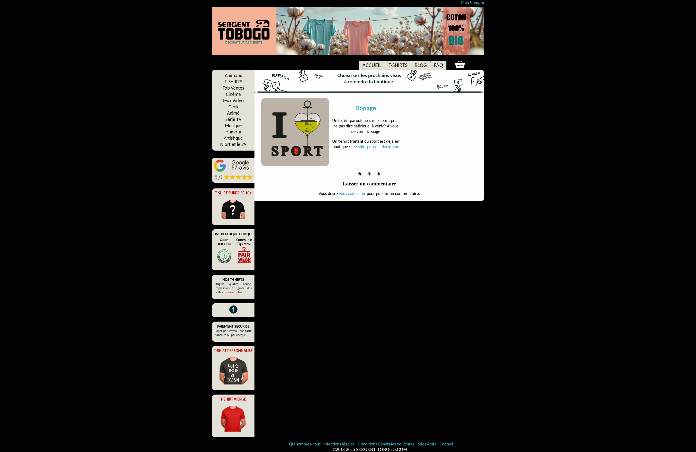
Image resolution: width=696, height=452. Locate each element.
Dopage (365, 108)
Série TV (233, 119)
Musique (233, 126)
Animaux (233, 75)
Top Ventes (233, 88)
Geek (233, 107)
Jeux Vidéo (233, 100)
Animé (233, 113)
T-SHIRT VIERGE (233, 400)
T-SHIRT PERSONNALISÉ (233, 351)
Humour (233, 132)
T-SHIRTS (398, 65)
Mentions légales (340, 444)
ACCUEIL (371, 65)
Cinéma (233, 94)
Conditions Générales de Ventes (386, 444)
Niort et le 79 (233, 144)
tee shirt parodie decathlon (375, 147)
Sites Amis (427, 444)
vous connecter (352, 194)
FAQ (438, 65)
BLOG (421, 65)
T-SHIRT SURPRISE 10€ (233, 193)
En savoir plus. (233, 292)
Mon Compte (472, 3)
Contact (446, 444)
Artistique (233, 138)
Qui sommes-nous (305, 444)
